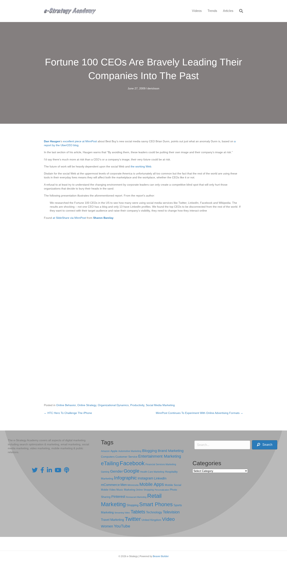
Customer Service (126, 456)
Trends (212, 10)
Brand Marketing (171, 451)
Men (123, 485)
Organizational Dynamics (113, 405)
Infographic (125, 477)
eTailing (110, 463)
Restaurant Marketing (136, 497)
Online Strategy (86, 405)
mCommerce (110, 485)
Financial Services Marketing (160, 464)
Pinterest (118, 497)
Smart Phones (156, 504)
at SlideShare (61, 217)
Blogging (149, 451)
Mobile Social (173, 485)
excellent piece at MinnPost (80, 141)
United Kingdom (151, 519)
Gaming (105, 471)
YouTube (122, 526)
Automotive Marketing (129, 451)
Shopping (132, 505)
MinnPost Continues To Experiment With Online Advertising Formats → (199, 412)
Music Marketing (125, 489)
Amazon (105, 451)
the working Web (141, 166)
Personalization (162, 490)
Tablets (138, 511)
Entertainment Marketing (159, 456)
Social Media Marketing (160, 405)
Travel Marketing (112, 519)
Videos (197, 10)
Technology (154, 512)
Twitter (133, 519)
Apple (114, 451)
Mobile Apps (151, 484)
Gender (116, 471)
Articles (228, 10)
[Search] (239, 10)
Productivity (137, 405)
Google (131, 471)
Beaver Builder (161, 556)
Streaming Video (122, 512)
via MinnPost (78, 217)
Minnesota (133, 485)
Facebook (132, 463)
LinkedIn (160, 478)
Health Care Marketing (152, 471)
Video (168, 519)
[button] (264, 444)
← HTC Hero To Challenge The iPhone (68, 412)
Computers (108, 456)
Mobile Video (108, 489)
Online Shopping (145, 489)
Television (171, 512)
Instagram (145, 478)
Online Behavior (66, 405)
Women (107, 526)
